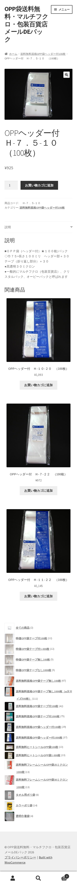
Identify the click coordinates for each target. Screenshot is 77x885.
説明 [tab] (8, 227)
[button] (66, 75)
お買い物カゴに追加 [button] (38, 385)
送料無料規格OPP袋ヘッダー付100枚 (43, 54)
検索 (38, 878)
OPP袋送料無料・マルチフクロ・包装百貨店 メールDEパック (29, 24)
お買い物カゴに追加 (39, 185)
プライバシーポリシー (20, 857)
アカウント (13, 878)
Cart (59, 875)
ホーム (13, 54)
